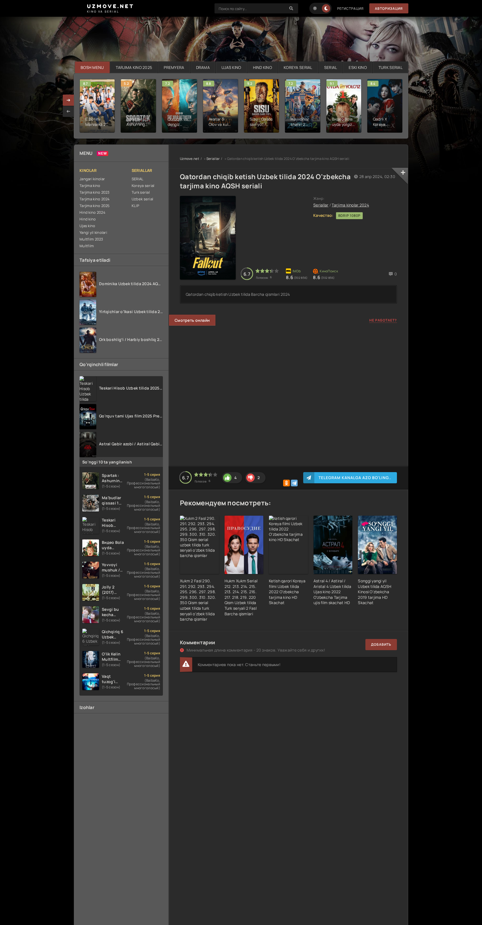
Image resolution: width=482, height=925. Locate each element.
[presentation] (68, 111)
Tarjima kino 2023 (94, 192)
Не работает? (383, 320)
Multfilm (86, 245)
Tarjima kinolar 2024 (350, 205)
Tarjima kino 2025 (94, 205)
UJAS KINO (231, 67)
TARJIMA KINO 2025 (134, 67)
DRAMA (203, 67)
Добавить (381, 644)
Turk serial (141, 192)
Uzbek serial (142, 198)
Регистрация (350, 8)
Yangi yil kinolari (93, 232)
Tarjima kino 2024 (94, 198)
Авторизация (389, 8)
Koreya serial (143, 185)
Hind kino (87, 219)
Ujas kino (87, 225)
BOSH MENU (92, 67)
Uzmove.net (189, 158)
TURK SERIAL (391, 67)
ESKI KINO (358, 67)
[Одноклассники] (286, 483)
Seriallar (213, 158)
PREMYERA (174, 67)
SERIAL (330, 67)
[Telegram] (294, 483)
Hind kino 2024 (92, 212)
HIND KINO (262, 67)
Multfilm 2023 (91, 239)
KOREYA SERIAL (298, 67)
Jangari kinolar (92, 178)
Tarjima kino (89, 185)
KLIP (135, 205)
